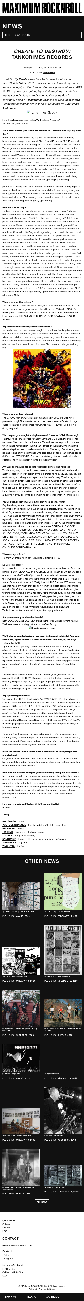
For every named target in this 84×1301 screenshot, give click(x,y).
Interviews (49, 72)
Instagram (7, 1258)
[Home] (42, 12)
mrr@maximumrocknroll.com (17, 1245)
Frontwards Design (47, 1289)
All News (42, 1202)
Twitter (6, 1255)
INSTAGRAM (9, 821)
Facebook (7, 1251)
